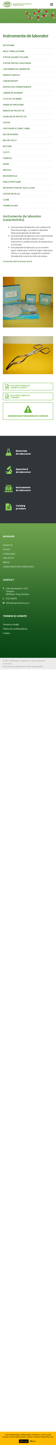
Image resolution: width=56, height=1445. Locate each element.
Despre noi (8, 545)
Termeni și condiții (11, 624)
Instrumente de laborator (23, 489)
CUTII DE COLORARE (12, 98)
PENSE (6, 164)
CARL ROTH (8, 558)
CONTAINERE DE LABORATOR (16, 69)
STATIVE (6, 122)
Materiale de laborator (23, 452)
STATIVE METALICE (11, 193)
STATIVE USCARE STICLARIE (15, 57)
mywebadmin (37, 666)
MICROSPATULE (10, 176)
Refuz (34, 1441)
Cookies (6, 633)
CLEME (6, 199)
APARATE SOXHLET (11, 75)
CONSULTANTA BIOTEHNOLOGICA (18, 566)
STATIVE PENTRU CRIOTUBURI (17, 63)
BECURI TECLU (10, 140)
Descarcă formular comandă (20, 396)
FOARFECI (7, 158)
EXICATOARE (8, 45)
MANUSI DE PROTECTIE (13, 110)
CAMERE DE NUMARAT (13, 92)
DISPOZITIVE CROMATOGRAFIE (17, 86)
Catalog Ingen (9, 553)
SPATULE (7, 170)
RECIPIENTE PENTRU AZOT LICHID (19, 187)
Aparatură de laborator (23, 470)
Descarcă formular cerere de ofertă (20, 386)
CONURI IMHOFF (10, 81)
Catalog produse (21, 507)
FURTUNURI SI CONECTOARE (16, 128)
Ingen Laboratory (17, 4)
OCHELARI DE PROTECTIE (15, 116)
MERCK (6, 562)
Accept (24, 1441)
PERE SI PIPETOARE (12, 181)
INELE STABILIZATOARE (13, 51)
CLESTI (6, 152)
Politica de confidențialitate (15, 628)
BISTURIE (7, 146)
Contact (6, 549)
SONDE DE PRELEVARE (13, 104)
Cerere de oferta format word (17, 261)
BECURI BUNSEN (10, 134)
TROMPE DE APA (10, 205)
